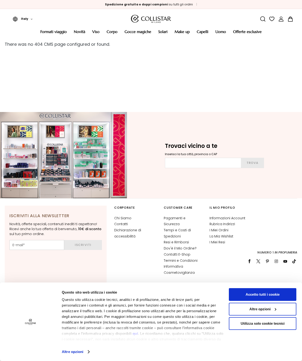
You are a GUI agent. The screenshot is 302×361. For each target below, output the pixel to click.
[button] (23, 19)
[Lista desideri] (271, 19)
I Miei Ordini (219, 230)
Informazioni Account (227, 218)
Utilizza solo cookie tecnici (263, 323)
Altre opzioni (72, 352)
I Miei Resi (217, 242)
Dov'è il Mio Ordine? (180, 248)
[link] (281, 19)
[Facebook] (249, 261)
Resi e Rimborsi (176, 242)
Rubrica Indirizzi (222, 224)
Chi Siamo (122, 218)
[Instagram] (276, 261)
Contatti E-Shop (177, 254)
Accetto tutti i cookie (263, 294)
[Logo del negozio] (151, 19)
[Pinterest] (267, 261)
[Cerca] (262, 19)
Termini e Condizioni (180, 260)
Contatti (121, 224)
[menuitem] (53, 33)
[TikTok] (294, 261)
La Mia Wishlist (221, 236)
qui (135, 334)
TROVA (252, 163)
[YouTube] (285, 261)
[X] (258, 261)
